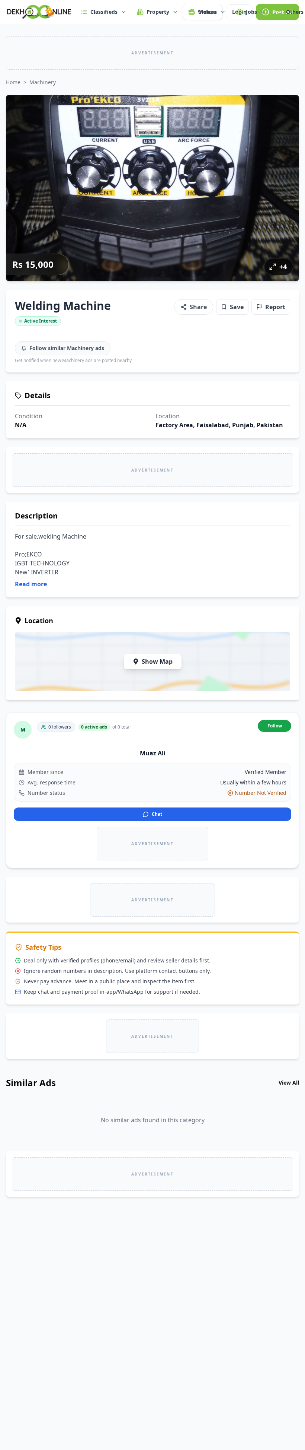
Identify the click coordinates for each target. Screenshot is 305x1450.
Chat (157, 814)
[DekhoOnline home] (39, 12)
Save (237, 307)
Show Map (157, 661)
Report (275, 307)
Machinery (42, 82)
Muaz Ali (153, 753)
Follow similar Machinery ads (66, 348)
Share (198, 307)
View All (289, 1082)
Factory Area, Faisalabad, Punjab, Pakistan (219, 425)
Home (13, 82)
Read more (31, 584)
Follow (274, 726)
